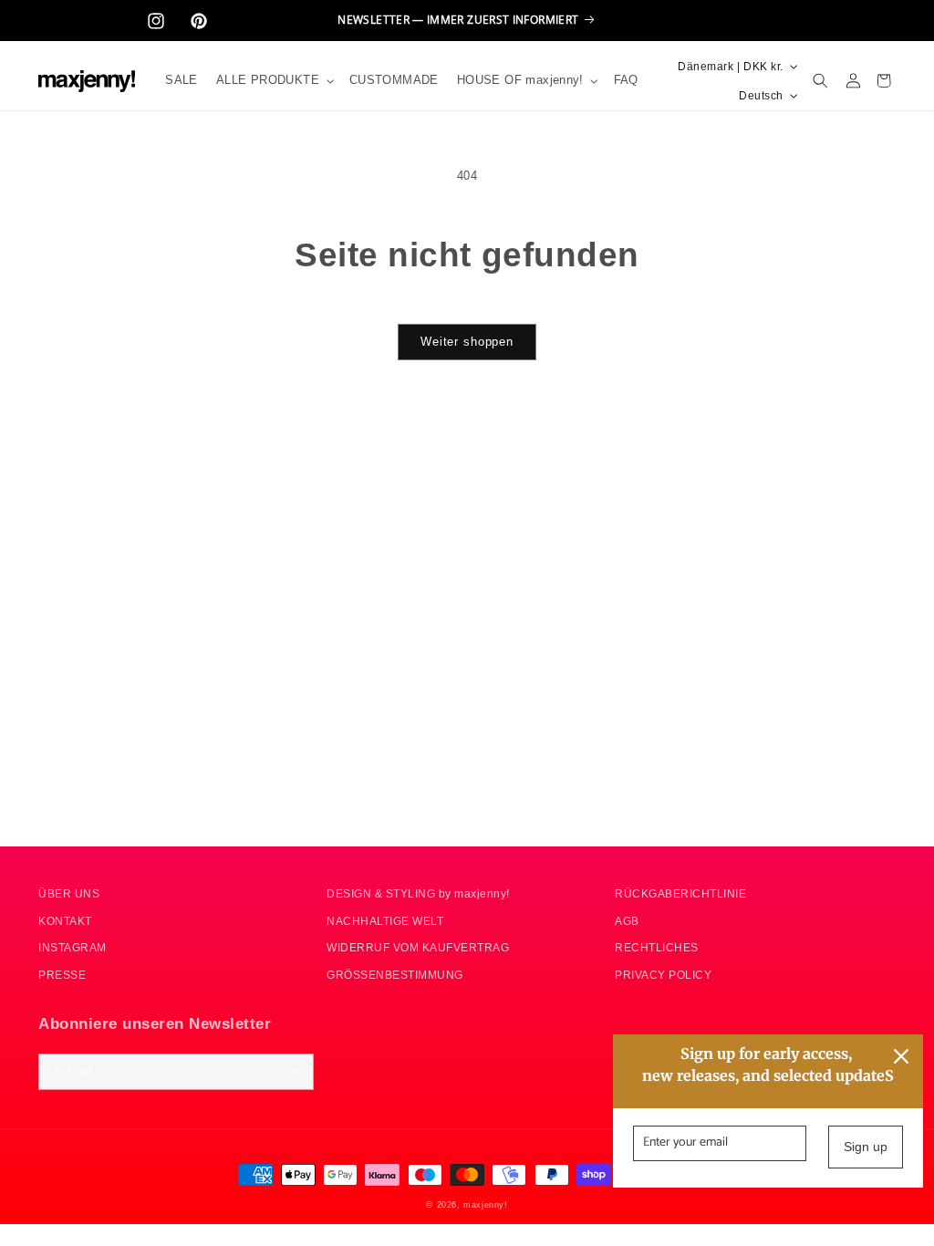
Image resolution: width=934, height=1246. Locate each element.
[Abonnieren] (296, 1072)
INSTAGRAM (72, 947)
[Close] (901, 1056)
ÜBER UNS (68, 893)
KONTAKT (65, 921)
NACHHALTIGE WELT (385, 921)
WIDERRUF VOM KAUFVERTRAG (418, 947)
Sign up (865, 1146)
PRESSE (62, 975)
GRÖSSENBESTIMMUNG (395, 975)
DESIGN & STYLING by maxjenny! (418, 893)
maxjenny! (485, 1205)
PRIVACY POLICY (663, 975)
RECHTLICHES (657, 947)
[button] (273, 81)
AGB (627, 921)
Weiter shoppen (467, 342)
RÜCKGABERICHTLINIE (680, 893)
